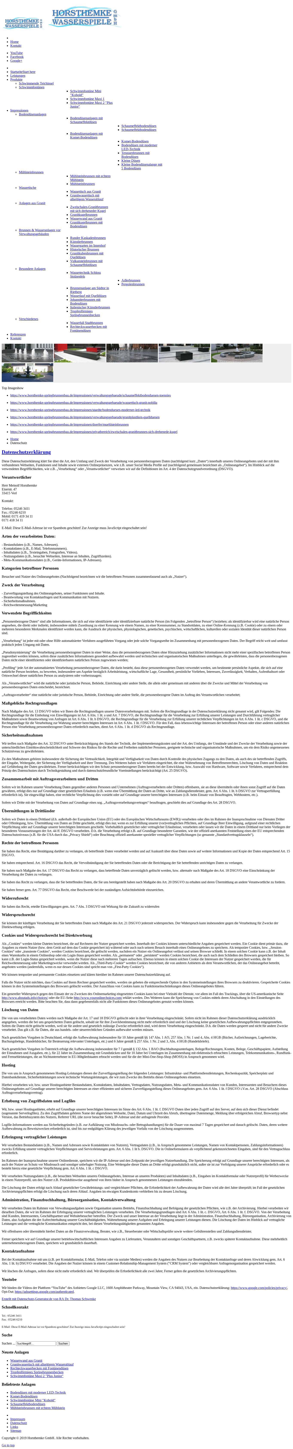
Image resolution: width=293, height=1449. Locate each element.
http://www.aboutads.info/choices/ (25, 998)
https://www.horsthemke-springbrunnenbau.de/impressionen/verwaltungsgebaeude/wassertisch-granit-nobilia (83, 402)
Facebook (17, 57)
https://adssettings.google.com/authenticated (44, 1291)
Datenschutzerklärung (26, 452)
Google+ (16, 60)
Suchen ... (8, 1343)
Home (14, 439)
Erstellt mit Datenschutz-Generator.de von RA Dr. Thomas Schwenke (49, 1299)
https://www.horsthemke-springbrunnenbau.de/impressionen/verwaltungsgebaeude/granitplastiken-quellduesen (85, 417)
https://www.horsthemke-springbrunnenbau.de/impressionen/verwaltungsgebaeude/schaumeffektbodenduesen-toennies (90, 395)
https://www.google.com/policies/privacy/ (259, 1288)
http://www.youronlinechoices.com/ (98, 998)
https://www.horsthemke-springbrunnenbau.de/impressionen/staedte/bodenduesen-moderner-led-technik (80, 410)
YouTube (16, 53)
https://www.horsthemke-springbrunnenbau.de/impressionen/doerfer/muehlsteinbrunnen (69, 424)
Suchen (63, 1343)
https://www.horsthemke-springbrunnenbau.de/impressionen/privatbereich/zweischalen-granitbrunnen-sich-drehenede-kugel (93, 432)
